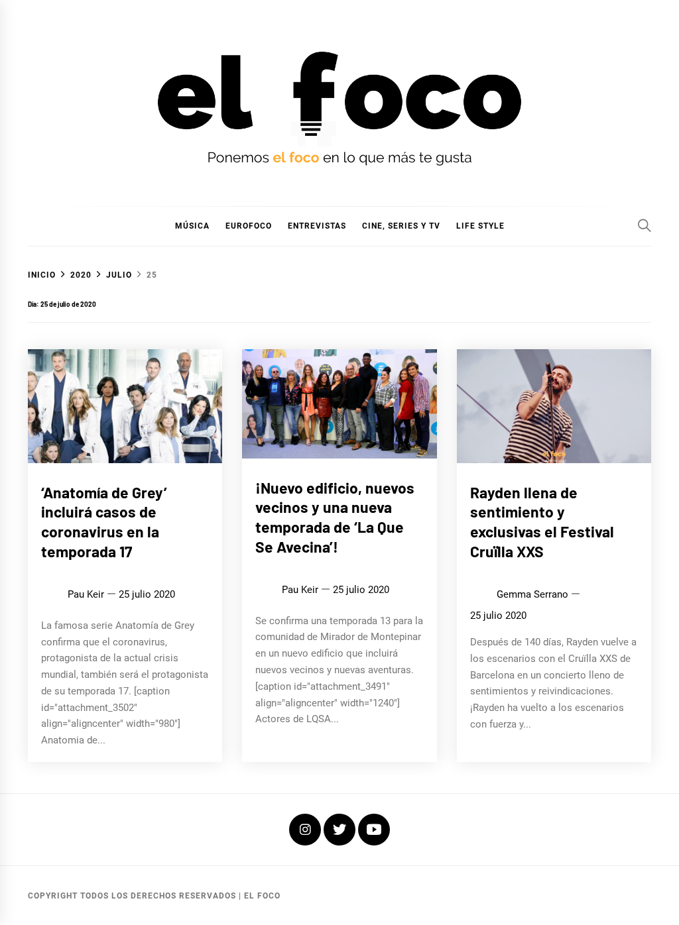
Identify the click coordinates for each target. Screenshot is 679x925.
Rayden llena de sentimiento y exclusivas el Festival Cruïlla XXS (542, 522)
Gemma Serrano (532, 594)
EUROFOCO (248, 226)
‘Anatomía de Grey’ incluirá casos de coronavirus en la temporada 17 (104, 522)
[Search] (644, 225)
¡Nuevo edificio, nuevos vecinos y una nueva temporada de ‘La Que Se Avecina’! (334, 517)
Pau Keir (86, 594)
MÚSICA (192, 226)
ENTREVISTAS (317, 226)
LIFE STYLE (480, 226)
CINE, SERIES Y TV (401, 226)
